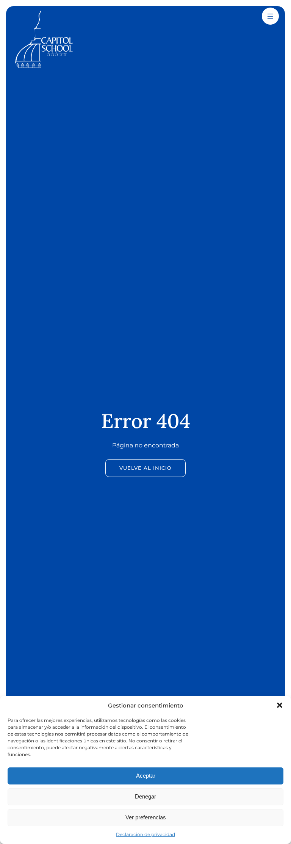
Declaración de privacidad (145, 834)
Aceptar (145, 775)
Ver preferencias (145, 817)
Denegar (145, 796)
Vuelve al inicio (145, 468)
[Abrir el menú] (270, 16)
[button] (279, 705)
